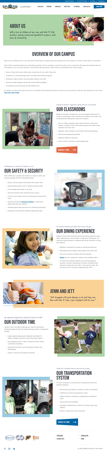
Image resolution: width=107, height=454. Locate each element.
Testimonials (76, 6)
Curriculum (58, 6)
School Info (40, 6)
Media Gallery (86, 6)
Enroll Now (99, 6)
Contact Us (101, 1)
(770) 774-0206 (82, 1)
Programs (49, 6)
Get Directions (70, 1)
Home (82, 439)
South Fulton (10, 6)
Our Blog (92, 1)
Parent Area (67, 6)
